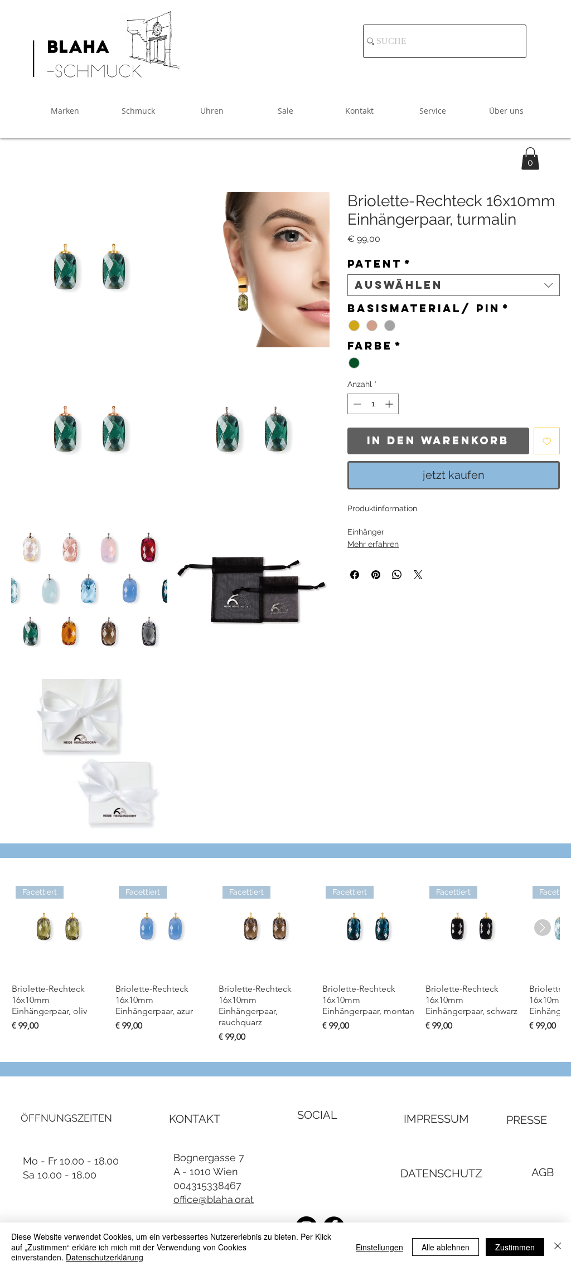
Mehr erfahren (373, 544)
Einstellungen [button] (379, 1247)
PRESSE (526, 1120)
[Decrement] (356, 404)
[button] (530, 158)
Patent (379, 264)
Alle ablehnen (446, 1247)
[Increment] (390, 404)
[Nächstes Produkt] (542, 927)
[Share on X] (418, 574)
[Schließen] (557, 1246)
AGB (542, 1172)
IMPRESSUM (436, 1119)
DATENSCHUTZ (441, 1173)
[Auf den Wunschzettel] (547, 441)
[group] (285, 962)
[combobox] (453, 285)
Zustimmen (515, 1247)
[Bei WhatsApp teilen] (397, 574)
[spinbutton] (373, 404)
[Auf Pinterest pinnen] (376, 574)
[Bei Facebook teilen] (354, 574)
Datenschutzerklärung (104, 1257)
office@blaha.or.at (213, 1199)
